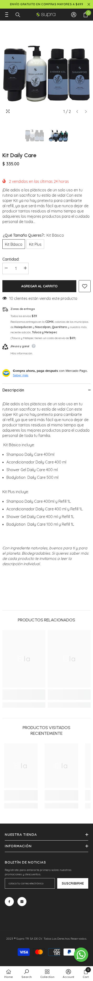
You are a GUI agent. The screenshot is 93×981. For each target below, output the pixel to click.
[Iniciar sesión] (74, 14)
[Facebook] (9, 901)
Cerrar (89, 4)
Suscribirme (73, 883)
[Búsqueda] (18, 15)
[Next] (86, 111)
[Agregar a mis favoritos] (85, 286)
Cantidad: (10, 259)
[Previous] (77, 111)
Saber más (20, 375)
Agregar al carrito (39, 286)
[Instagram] (21, 901)
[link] (23, 694)
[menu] (5, 14)
